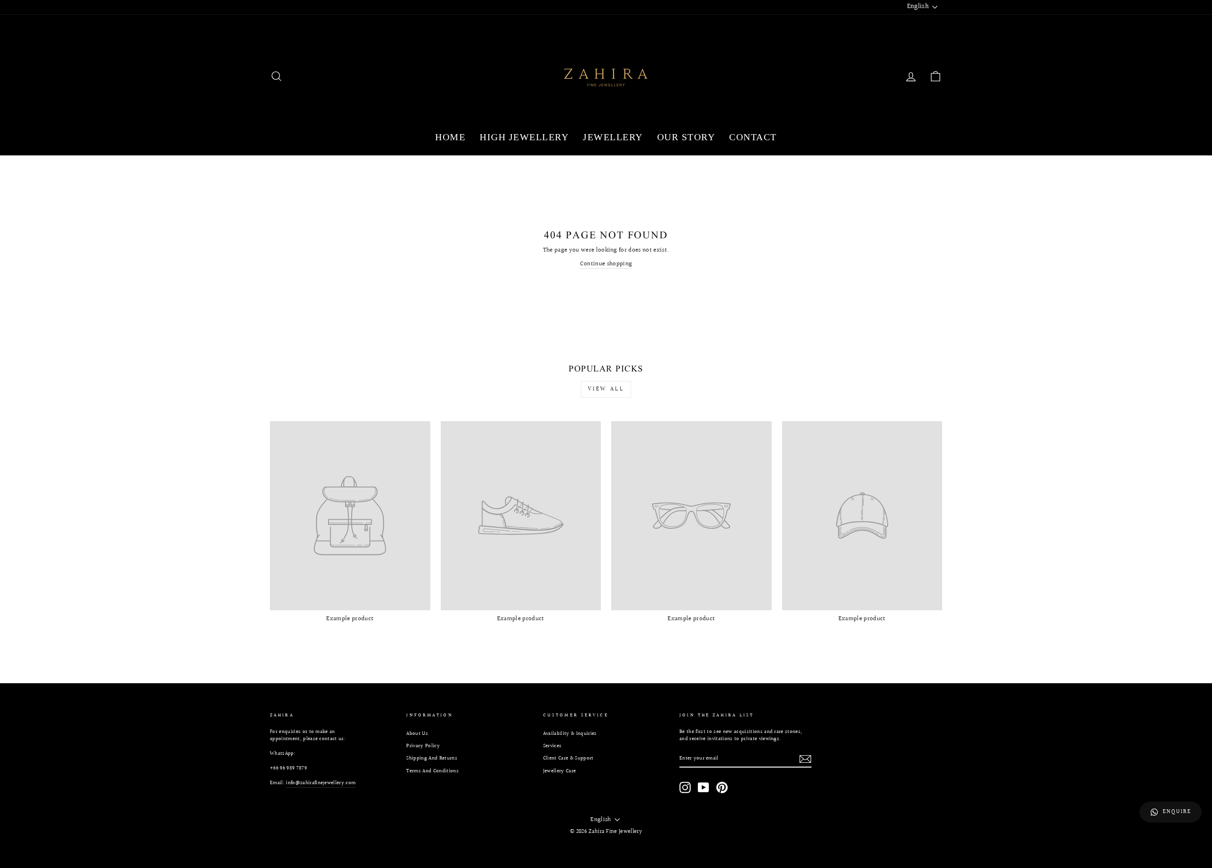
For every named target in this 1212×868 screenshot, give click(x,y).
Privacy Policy (423, 746)
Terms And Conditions (432, 771)
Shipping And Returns (431, 758)
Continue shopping (606, 264)
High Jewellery (524, 137)
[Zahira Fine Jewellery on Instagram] (685, 787)
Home (450, 137)
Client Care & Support (568, 758)
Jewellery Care (559, 771)
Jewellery (613, 137)
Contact (753, 137)
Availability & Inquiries (570, 734)
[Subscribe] (805, 759)
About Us (417, 734)
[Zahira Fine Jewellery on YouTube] (703, 787)
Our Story (686, 137)
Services (552, 746)
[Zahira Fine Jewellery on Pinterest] (722, 787)
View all (606, 389)
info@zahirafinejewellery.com (321, 783)
